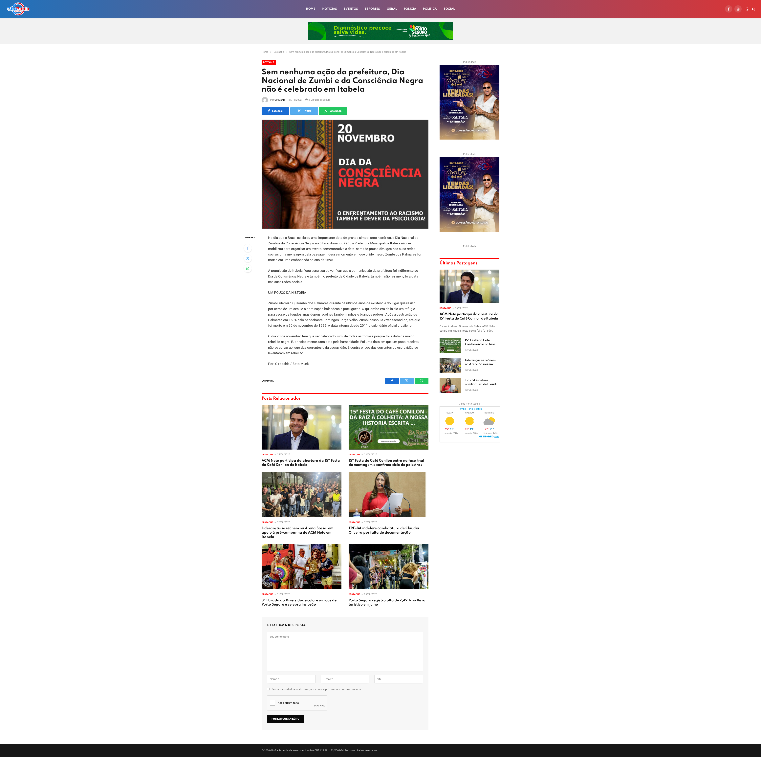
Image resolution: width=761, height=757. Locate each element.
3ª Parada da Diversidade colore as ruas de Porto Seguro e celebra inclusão (299, 603)
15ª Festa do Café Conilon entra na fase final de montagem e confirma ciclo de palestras (386, 463)
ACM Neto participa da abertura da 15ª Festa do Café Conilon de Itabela (301, 463)
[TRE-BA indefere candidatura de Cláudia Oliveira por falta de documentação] (388, 494)
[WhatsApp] (248, 268)
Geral (392, 9)
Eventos (351, 9)
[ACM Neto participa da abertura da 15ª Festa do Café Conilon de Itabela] (301, 427)
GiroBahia (279, 100)
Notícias (329, 9)
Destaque (268, 62)
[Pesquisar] (753, 9)
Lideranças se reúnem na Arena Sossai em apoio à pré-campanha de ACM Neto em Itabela (297, 532)
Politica (430, 9)
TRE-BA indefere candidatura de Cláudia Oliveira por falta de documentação (384, 530)
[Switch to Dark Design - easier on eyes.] (747, 9)
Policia (410, 9)
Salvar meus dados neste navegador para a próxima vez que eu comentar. (317, 689)
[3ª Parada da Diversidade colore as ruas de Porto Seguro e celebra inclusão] (301, 566)
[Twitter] (248, 258)
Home (310, 9)
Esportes (372, 9)
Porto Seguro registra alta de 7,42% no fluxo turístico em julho (387, 603)
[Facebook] (248, 248)
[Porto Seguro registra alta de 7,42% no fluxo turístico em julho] (388, 566)
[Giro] (18, 9)
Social (449, 9)
